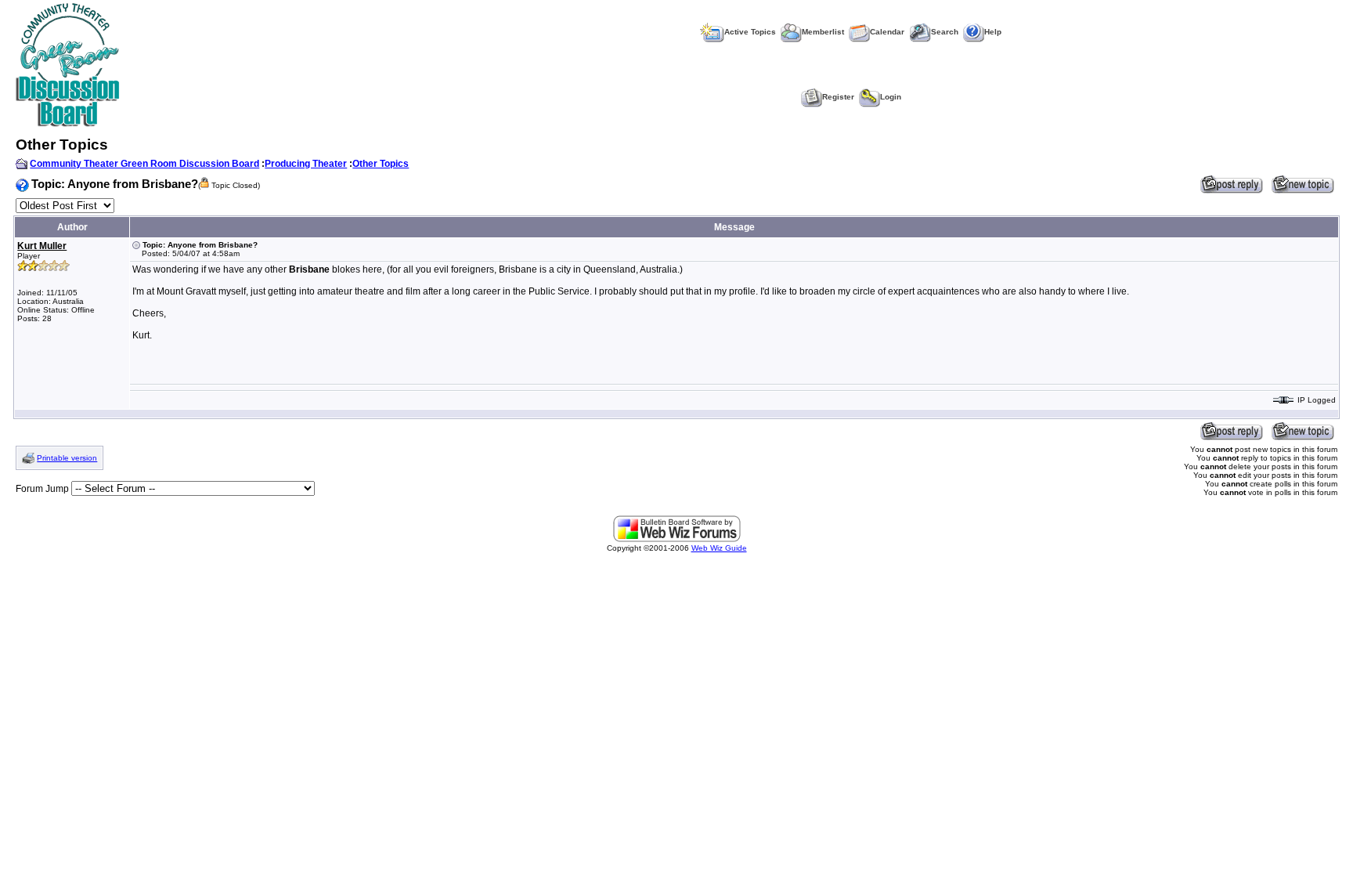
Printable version (67, 458)
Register (838, 96)
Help (992, 31)
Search (944, 31)
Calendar (887, 31)
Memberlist (823, 31)
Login (890, 96)
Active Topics (750, 31)
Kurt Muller (42, 245)
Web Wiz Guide (719, 548)
